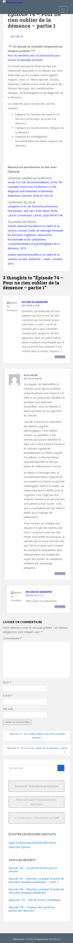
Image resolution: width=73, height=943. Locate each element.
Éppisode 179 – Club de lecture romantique (35, 900)
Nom (7, 682)
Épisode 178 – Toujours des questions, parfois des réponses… (32, 908)
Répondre (60, 356)
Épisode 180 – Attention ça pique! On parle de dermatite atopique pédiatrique (36, 890)
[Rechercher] (60, 768)
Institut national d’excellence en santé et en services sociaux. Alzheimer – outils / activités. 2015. (35, 259)
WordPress (55, 939)
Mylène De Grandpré (35, 302)
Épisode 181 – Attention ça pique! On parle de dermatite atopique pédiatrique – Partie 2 (36, 880)
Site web (8, 709)
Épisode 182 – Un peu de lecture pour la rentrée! (33, 869)
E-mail (8, 695)
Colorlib (29, 939)
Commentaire (12, 638)
